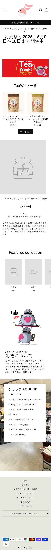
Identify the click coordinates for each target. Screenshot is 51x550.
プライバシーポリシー (25, 493)
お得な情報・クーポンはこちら (25, 513)
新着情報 (25, 485)
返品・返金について (25, 497)
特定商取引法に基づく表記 (25, 489)
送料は (15, 217)
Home (6, 29)
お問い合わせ (25, 506)
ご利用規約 (25, 502)
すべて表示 (25, 132)
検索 (25, 481)
